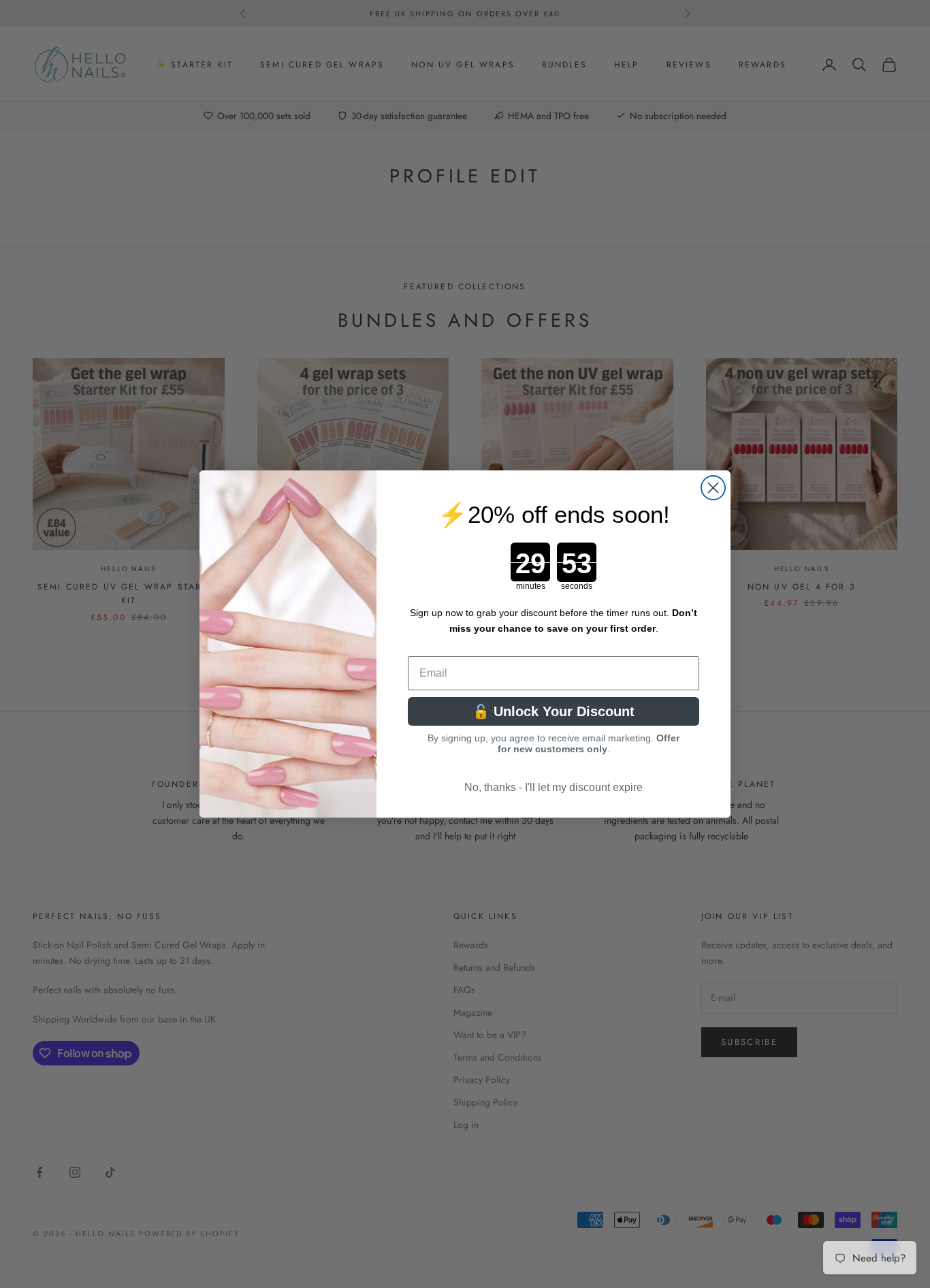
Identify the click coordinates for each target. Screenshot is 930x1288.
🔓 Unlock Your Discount (553, 711)
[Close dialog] (713, 488)
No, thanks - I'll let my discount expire (553, 787)
